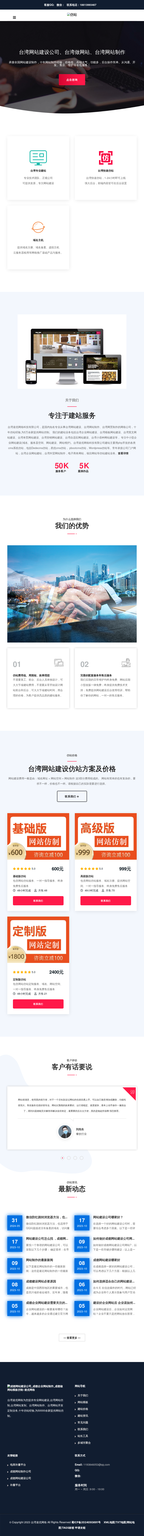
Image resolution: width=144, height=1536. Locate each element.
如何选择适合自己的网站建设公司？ (115, 1281)
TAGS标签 (68, 1527)
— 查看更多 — (72, 1337)
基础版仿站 (19, 876)
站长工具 (83, 1435)
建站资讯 (83, 1415)
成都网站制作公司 (20, 1471)
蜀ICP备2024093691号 (86, 1522)
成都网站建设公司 (20, 1478)
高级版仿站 (87, 876)
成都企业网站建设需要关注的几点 (48, 1303)
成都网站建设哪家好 (106, 1260)
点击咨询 (72, 79)
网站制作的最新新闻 (39, 1260)
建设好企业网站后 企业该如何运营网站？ (115, 1303)
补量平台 (15, 1484)
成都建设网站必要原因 (41, 1281)
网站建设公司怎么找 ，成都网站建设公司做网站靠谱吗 (48, 1238)
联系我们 (71, 796)
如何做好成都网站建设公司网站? (115, 1238)
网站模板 (83, 1402)
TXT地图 (121, 1522)
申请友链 (80, 1527)
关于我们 (83, 1395)
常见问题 (83, 1422)
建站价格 (83, 1408)
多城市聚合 (84, 1442)
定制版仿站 (19, 979)
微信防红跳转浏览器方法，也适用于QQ (48, 1217)
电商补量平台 (18, 1464)
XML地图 (109, 1522)
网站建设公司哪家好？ (108, 1217)
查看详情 (123, 453)
